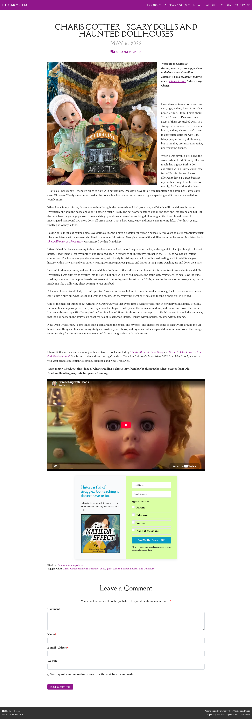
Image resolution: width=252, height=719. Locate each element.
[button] (100, 533)
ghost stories (113, 568)
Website (52, 660)
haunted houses (129, 568)
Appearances (175, 5)
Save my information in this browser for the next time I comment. (91, 674)
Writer (140, 523)
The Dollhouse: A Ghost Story (65, 241)
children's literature (88, 568)
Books (152, 5)
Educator (142, 515)
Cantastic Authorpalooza (71, 565)
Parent (140, 507)
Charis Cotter (70, 568)
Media (226, 5)
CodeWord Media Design (239, 711)
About (211, 5)
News (197, 5)
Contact (242, 5)
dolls (102, 568)
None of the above (147, 530)
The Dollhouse (146, 568)
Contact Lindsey (12, 711)
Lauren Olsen (244, 714)
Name (51, 634)
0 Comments (128, 52)
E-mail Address (57, 647)
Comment (53, 608)
